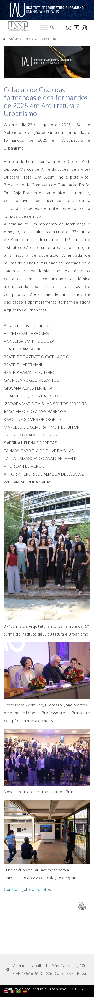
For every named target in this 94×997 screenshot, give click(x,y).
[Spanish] (26, 978)
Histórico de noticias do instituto (31, 39)
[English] (7, 978)
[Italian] (13, 978)
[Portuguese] (19, 978)
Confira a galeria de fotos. (28, 889)
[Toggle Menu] (44, 27)
